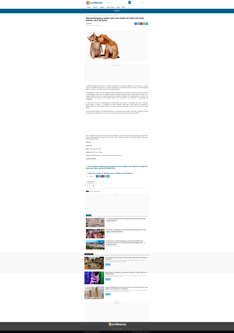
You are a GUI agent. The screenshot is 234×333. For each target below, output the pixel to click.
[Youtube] (93, 185)
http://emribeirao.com (90, 183)
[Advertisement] (117, 74)
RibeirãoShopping (97, 191)
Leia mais (108, 264)
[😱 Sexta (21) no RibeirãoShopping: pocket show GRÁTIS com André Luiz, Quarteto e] (95, 244)
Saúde (117, 10)
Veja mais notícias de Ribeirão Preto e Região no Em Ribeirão (110, 173)
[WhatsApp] (144, 23)
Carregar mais (116, 301)
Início (87, 15)
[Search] (129, 2)
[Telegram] (147, 23)
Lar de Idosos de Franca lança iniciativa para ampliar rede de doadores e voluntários (126, 258)
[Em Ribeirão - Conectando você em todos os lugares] (94, 2)
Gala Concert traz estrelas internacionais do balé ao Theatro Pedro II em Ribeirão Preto (126, 273)
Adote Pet (91, 191)
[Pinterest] (141, 23)
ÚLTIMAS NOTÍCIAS (89, 254)
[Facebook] (135, 23)
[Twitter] (138, 23)
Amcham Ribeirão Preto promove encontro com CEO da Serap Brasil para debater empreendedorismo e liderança (126, 288)
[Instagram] (89, 185)
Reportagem (89, 23)
